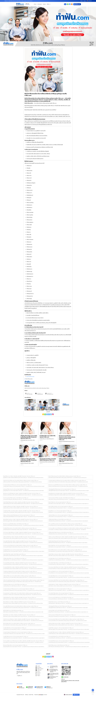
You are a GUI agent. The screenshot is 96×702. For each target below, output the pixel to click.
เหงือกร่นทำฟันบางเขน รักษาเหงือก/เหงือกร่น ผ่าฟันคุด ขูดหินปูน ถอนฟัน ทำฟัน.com (19, 576)
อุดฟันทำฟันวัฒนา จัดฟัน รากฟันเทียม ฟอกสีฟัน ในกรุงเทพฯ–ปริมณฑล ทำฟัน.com (64, 584)
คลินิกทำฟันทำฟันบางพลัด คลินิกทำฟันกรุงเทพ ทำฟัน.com (14, 554)
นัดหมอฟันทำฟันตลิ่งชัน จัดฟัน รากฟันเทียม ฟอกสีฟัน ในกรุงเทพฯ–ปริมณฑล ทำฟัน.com (20, 541)
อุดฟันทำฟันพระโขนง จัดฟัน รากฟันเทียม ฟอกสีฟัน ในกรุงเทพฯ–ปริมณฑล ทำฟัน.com (19, 597)
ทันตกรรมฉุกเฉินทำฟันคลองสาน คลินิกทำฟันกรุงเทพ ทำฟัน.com (15, 498)
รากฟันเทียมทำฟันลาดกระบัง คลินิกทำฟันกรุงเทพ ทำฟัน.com (15, 584)
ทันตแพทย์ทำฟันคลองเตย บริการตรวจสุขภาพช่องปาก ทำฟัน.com (61, 641)
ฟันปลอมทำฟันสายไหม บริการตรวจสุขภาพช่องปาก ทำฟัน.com (15, 645)
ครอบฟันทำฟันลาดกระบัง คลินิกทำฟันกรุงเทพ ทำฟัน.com (60, 558)
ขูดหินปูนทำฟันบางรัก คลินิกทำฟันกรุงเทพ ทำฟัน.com (59, 610)
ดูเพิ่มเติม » (22, 441)
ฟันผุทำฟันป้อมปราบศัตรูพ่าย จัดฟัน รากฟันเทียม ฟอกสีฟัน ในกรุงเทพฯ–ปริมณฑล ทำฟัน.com (67, 493)
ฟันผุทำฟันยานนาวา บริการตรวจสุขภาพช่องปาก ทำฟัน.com (60, 511)
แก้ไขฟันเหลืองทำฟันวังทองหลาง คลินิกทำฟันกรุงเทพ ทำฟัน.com (61, 532)
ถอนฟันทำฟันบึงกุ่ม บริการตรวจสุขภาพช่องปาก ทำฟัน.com (14, 628)
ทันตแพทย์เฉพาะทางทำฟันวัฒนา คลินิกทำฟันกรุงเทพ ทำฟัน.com (54, 667)
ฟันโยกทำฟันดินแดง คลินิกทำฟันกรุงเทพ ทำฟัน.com (13, 610)
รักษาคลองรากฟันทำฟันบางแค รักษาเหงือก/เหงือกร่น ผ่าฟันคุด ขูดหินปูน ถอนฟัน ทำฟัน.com (66, 580)
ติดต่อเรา (81, 0)
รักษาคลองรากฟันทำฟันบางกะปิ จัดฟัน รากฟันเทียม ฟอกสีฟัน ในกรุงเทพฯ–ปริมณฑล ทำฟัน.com (67, 567)
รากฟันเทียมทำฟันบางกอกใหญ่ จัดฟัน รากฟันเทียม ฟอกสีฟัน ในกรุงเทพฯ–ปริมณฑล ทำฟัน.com (21, 511)
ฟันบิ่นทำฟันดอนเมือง (30, 376)
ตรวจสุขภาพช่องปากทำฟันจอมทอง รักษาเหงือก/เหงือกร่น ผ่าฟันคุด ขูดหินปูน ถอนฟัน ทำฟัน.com (67, 480)
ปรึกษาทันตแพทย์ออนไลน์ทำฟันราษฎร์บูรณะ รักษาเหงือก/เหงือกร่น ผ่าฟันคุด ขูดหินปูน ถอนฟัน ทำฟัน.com (23, 580)
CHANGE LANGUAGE (68, 694)
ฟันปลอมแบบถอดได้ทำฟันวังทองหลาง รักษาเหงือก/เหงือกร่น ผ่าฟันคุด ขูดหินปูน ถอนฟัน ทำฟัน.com (67, 438)
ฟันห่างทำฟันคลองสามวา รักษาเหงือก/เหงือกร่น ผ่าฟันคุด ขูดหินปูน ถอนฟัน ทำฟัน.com (65, 550)
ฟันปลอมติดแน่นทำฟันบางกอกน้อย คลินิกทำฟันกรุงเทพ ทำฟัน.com (48, 459)
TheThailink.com (50, 394)
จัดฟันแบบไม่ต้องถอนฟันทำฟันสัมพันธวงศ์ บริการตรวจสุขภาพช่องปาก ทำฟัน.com (19, 515)
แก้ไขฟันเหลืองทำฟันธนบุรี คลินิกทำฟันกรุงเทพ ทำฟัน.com (60, 519)
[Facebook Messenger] (49, 414)
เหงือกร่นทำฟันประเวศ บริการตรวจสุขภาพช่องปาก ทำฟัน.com (61, 515)
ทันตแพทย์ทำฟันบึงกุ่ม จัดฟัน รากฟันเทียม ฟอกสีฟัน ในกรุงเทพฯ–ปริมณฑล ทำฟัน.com (20, 567)
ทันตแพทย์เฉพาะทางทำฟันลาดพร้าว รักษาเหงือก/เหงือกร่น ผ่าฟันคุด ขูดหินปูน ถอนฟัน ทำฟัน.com (22, 593)
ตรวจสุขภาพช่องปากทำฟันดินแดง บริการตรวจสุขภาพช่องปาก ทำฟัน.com (17, 485)
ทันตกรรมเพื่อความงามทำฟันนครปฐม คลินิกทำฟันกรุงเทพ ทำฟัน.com (54, 674)
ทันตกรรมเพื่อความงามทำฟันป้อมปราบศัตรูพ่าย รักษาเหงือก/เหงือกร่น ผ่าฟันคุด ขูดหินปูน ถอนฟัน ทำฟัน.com (70, 528)
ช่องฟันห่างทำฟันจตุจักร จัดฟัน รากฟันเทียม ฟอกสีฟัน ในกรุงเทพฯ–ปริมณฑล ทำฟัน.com (28, 460)
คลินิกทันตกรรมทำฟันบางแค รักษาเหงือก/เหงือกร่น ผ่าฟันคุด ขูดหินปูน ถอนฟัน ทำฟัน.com (20, 480)
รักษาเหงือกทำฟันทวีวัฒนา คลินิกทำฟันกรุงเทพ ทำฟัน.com (60, 563)
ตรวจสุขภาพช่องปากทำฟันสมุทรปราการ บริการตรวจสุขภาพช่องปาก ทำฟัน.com (18, 589)
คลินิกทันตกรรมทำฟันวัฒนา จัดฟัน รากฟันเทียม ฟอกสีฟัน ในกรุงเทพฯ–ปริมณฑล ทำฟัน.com (21, 619)
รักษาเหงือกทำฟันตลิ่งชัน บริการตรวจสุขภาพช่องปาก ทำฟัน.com (61, 593)
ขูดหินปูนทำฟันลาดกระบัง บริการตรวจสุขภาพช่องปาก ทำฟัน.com (16, 489)
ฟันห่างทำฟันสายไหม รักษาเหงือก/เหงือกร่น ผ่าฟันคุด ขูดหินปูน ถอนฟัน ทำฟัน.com (19, 623)
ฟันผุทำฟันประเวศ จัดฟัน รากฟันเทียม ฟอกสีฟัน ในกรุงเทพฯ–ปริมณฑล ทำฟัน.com (19, 476)
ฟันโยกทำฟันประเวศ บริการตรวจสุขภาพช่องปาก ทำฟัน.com (60, 589)
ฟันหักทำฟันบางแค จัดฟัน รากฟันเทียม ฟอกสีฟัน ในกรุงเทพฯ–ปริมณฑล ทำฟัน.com (19, 615)
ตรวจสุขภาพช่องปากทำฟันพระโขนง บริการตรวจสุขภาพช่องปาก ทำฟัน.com (17, 632)
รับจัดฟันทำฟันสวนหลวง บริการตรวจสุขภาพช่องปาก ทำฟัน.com (15, 550)
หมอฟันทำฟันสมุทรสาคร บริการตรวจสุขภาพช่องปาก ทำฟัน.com (15, 636)
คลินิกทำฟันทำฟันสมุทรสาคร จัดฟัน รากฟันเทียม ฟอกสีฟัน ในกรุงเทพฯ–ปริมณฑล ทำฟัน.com (21, 502)
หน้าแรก (35, 4)
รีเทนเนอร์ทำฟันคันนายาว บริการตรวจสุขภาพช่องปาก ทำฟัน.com (61, 571)
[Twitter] (51, 414)
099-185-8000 (77, 4)
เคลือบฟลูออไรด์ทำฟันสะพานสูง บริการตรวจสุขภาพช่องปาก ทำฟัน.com (62, 489)
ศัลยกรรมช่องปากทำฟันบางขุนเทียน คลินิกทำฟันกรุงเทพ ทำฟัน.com (62, 498)
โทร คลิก (28, 393)
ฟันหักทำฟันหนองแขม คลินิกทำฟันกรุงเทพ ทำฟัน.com (59, 645)
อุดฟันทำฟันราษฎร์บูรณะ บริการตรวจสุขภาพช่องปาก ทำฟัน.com (61, 628)
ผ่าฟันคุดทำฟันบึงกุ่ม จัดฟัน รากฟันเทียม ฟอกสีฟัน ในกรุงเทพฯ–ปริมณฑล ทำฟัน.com (19, 537)
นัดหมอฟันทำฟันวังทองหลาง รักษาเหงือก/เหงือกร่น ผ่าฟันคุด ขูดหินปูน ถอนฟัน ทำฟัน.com (20, 606)
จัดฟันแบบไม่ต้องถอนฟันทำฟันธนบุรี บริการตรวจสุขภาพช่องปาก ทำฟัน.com (66, 460)
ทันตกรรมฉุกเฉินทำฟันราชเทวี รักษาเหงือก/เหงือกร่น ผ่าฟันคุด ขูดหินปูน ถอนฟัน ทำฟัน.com (66, 619)
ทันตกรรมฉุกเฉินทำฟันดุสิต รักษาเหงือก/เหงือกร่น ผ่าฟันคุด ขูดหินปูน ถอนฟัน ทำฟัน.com (20, 545)
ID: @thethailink (40, 394)
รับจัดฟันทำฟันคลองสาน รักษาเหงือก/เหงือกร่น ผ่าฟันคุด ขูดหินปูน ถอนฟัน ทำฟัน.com (20, 528)
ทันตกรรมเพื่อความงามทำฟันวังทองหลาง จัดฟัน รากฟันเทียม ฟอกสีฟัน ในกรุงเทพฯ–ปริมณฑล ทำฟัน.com (23, 641)
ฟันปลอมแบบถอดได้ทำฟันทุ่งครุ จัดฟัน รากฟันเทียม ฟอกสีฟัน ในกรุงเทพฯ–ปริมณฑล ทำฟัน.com (21, 493)
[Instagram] (53, 414)
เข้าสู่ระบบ (85, 0)
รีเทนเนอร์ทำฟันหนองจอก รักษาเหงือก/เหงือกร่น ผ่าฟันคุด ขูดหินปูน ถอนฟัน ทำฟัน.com (65, 524)
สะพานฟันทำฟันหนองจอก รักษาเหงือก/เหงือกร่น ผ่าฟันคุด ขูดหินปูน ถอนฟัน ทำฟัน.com (54, 670)
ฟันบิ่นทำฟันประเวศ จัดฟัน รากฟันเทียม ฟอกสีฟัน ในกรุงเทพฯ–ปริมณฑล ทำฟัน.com (19, 602)
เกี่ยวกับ (48, 4)
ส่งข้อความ (48, 687)
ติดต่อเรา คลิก (77, 3)
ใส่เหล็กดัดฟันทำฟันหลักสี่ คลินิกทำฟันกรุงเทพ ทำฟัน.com (60, 541)
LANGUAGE (90, 0)
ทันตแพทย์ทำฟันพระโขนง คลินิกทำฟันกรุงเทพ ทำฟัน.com (60, 636)
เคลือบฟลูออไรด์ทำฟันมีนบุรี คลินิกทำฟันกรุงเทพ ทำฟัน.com (60, 606)
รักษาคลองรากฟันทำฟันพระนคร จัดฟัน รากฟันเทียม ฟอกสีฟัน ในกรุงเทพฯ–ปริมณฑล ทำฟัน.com (22, 532)
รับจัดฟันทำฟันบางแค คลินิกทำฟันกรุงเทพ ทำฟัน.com (47, 436)
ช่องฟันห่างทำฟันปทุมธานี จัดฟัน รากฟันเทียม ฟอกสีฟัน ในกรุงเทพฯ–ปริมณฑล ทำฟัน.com (20, 506)
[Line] (45, 414)
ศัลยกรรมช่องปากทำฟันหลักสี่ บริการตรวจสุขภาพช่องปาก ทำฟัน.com (62, 615)
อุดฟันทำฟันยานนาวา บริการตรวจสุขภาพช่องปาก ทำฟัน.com (54, 677)
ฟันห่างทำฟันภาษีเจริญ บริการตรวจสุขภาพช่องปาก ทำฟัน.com (61, 506)
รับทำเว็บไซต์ (45, 694)
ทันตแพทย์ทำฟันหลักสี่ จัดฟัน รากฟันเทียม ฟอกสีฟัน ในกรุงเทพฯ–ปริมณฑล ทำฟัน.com (20, 563)
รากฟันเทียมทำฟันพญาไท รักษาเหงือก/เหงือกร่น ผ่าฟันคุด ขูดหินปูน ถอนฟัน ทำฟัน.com (20, 571)
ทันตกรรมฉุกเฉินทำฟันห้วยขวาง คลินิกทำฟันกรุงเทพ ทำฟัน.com (61, 597)
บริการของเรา (39, 4)
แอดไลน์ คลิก (39, 393)
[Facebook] (47, 414)
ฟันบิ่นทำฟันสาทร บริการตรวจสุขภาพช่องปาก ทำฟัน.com (60, 502)
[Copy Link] (43, 414)
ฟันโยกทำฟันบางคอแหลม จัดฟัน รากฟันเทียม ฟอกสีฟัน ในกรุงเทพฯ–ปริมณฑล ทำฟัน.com (66, 554)
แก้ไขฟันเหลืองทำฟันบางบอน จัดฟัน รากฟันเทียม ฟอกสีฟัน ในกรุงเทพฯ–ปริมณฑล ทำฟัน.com (28, 437)
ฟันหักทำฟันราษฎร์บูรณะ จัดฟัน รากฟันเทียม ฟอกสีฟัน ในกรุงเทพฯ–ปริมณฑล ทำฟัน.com (20, 519)
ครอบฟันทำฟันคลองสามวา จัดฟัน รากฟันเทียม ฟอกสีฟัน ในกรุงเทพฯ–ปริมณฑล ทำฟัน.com (66, 632)
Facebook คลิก (49, 393)
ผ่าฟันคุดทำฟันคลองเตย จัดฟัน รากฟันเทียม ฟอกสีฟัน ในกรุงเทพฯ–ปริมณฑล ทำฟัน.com (66, 623)
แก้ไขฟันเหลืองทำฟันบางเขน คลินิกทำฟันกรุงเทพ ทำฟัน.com (14, 558)
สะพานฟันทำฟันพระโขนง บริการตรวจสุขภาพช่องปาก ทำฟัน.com (61, 576)
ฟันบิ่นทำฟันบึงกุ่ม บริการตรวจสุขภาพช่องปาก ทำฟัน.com (60, 545)
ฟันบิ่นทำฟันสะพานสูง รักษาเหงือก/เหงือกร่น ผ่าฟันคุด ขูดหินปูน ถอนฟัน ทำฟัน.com (65, 476)
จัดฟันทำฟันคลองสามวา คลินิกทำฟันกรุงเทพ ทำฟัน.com (59, 602)
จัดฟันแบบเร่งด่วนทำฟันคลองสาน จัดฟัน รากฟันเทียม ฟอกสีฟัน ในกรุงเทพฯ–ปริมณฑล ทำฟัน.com (67, 537)
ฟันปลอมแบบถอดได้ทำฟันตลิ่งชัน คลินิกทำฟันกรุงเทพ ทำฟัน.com (16, 524)
